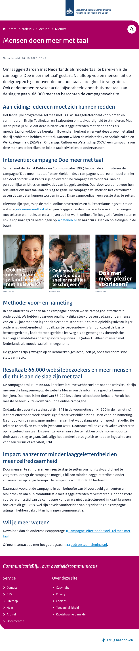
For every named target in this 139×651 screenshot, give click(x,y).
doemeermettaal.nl (33, 209)
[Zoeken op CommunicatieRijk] (131, 29)
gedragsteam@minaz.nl (89, 545)
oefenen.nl (68, 220)
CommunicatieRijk (20, 29)
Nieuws (60, 29)
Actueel (44, 29)
